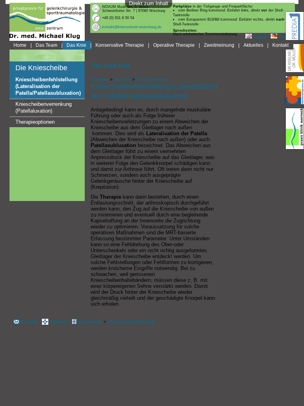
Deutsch (285, 36)
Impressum (90, 321)
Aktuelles (253, 45)
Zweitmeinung (219, 45)
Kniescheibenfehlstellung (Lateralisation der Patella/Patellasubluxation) (48, 86)
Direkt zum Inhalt (148, 3)
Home (20, 45)
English (259, 36)
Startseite (100, 79)
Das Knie (76, 45)
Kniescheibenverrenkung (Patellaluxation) (43, 107)
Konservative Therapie (119, 45)
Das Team (46, 45)
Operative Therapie (174, 45)
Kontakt (280, 45)
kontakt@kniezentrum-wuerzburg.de (132, 27)
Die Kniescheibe (151, 79)
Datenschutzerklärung (131, 321)
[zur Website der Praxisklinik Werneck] (295, 128)
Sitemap (58, 321)
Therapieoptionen (35, 122)
